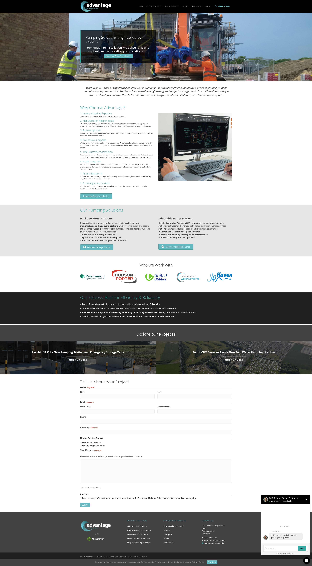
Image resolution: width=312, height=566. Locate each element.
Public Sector (168, 542)
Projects (185, 6)
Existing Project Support (93, 445)
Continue (212, 562)
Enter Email (85, 406)
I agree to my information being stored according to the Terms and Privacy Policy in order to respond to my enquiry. (139, 498)
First (82, 392)
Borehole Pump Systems (137, 534)
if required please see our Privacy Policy (186, 562)
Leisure (166, 530)
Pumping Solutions (154, 6)
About (141, 6)
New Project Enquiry (91, 442)
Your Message (91, 450)
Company (88, 427)
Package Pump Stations (137, 526)
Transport (167, 534)
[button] (96, 196)
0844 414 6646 (223, 6)
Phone (83, 417)
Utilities (166, 538)
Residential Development (174, 526)
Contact (208, 6)
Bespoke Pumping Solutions (138, 542)
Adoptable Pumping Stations (139, 530)
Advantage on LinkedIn (214, 543)
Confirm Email (163, 406)
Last (159, 392)
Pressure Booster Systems (138, 538)
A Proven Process (172, 6)
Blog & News (197, 6)
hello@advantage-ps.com (214, 540)
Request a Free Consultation (118, 56)
